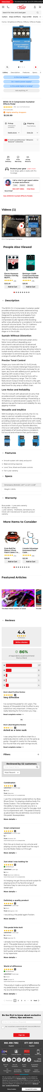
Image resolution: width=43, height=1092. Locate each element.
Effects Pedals (35, 22)
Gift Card (4, 1054)
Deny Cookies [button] (11, 1089)
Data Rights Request (27, 1070)
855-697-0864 (18, 189)
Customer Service (16, 1054)
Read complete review (12, 714)
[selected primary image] (21, 44)
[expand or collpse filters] (38, 754)
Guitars (4, 17)
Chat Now (31, 189)
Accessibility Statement (34, 1065)
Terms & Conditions (15, 1065)
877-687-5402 (31, 1043)
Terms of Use (5, 1065)
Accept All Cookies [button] (31, 1089)
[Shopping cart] (40, 7)
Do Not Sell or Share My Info (18, 1070)
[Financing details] (37, 140)
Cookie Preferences (12, 1085)
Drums (35, 17)
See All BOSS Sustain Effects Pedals (17, 196)
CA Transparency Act (7, 1070)
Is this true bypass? (21, 77)
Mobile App (38, 1054)
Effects (26, 22)
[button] (21, 300)
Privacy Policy (21, 1078)
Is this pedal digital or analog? (21, 86)
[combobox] (11, 772)
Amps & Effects (15, 17)
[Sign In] (35, 7)
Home (4, 22)
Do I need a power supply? (21, 82)
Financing (27, 1054)
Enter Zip (30, 132)
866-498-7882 (11, 1043)
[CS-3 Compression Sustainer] (21, 226)
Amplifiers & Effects (15, 22)
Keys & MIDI (27, 17)
